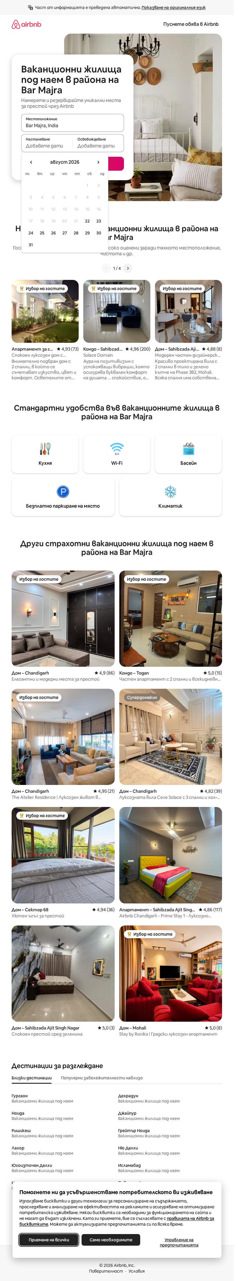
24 (30, 233)
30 (98, 233)
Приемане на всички (48, 1239)
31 (31, 244)
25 (42, 233)
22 (87, 221)
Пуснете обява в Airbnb (191, 24)
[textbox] (47, 145)
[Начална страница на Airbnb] (26, 24)
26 (53, 233)
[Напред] (127, 268)
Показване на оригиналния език (174, 7)
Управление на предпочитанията (179, 1242)
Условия (137, 1271)
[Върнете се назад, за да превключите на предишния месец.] (31, 162)
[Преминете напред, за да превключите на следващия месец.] (98, 162)
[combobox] (72, 125)
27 (64, 233)
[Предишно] (106, 268)
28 (76, 233)
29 (87, 233)
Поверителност (106, 1271)
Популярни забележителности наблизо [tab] (102, 1077)
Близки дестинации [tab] (32, 1077)
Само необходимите (110, 1239)
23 (98, 221)
